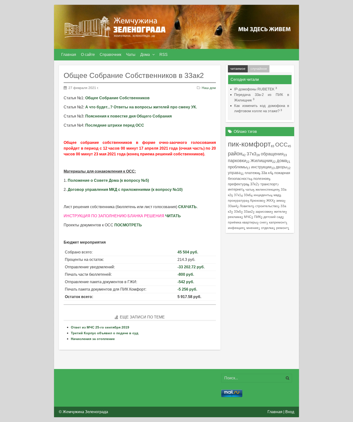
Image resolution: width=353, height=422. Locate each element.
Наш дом (209, 88)
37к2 (254, 184)
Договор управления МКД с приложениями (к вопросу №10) (125, 190)
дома (282, 160)
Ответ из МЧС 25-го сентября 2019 (100, 327)
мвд (277, 195)
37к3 (251, 153)
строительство (266, 206)
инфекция (236, 228)
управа (234, 173)
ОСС (281, 145)
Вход (289, 412)
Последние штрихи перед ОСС (114, 125)
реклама (234, 217)
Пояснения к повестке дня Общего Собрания (128, 116)
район (235, 154)
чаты (249, 189)
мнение (252, 228)
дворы (281, 167)
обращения (272, 153)
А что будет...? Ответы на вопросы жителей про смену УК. (141, 107)
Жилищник (261, 160)
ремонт (282, 228)
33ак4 (232, 206)
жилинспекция (267, 189)
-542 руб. (185, 282)
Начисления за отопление (93, 339)
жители (279, 211)
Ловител (246, 206)
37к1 (237, 195)
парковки (237, 160)
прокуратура (238, 200)
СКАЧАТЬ (187, 207)
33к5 (237, 211)
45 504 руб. (187, 252)
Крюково (257, 200)
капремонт (277, 222)
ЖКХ (270, 200)
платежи (252, 173)
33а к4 (266, 173)
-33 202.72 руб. (191, 267)
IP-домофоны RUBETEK (254, 89)
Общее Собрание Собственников (117, 98)
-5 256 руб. (187, 289)
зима (280, 200)
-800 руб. (185, 274)
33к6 (247, 195)
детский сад (272, 217)
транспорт (268, 184)
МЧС (247, 217)
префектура (238, 184)
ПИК (257, 217)
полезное (261, 178)
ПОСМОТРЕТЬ (128, 225)
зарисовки (263, 211)
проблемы (237, 167)
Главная (275, 412)
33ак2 (248, 211)
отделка (267, 228)
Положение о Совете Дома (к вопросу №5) (108, 180)
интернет (235, 189)
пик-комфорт (249, 144)
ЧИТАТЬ (173, 216)
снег (263, 222)
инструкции (261, 167)
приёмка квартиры (242, 222)
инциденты (262, 195)
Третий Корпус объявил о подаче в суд (104, 333)
